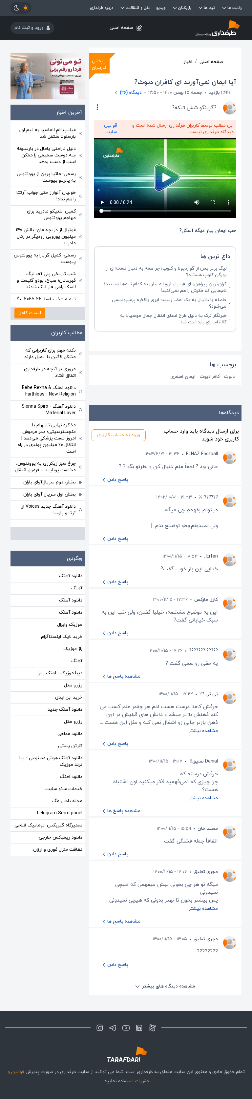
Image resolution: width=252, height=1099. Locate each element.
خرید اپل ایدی (68, 697)
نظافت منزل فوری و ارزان (57, 849)
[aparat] (152, 1028)
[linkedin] (139, 1028)
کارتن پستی (70, 746)
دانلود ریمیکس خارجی (60, 837)
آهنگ (76, 588)
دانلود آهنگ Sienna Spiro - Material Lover (49, 409)
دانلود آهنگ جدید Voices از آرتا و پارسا (48, 509)
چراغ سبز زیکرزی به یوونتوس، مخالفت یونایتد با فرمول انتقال (45, 466)
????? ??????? (203, 651)
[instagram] (100, 1028)
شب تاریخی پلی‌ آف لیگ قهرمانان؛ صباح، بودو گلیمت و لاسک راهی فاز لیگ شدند (46, 280)
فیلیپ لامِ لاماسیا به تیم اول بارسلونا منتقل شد (47, 133)
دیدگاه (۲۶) (131, 93)
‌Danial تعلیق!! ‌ (203, 761)
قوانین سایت (110, 128)
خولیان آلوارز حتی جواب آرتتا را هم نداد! (46, 196)
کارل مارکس (206, 600)
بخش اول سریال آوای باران (49, 494)
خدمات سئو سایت (63, 789)
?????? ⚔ (208, 497)
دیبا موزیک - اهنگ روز (60, 673)
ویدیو (161, 7)
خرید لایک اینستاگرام (61, 637)
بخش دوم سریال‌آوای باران (49, 482)
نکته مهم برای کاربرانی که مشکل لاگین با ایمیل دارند (50, 353)
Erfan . (211, 556)
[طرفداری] (203, 27)
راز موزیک (72, 649)
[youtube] (126, 1028)
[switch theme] (21, 8)
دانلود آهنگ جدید (65, 709)
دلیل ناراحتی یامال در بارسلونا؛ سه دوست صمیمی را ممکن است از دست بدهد (46, 155)
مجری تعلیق (206, 872)
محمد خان (208, 828)
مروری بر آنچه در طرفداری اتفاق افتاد (50, 372)
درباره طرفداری (101, 7)
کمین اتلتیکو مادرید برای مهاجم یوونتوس (51, 214)
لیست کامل (29, 313)
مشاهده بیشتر (203, 731)
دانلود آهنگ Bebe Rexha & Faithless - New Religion (49, 391)
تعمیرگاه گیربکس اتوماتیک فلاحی (48, 825)
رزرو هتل (73, 685)
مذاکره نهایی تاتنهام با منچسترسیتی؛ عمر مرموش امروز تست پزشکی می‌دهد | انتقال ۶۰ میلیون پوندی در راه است (47, 438)
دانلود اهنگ (71, 777)
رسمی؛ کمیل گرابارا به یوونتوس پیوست (45, 258)
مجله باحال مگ (67, 801)
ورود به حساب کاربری (118, 435)
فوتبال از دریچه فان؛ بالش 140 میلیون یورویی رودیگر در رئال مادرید (46, 236)
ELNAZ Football (202, 454)
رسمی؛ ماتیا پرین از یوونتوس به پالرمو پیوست (46, 177)
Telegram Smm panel (59, 813)
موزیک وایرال (69, 624)
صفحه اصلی (121, 28)
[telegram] (113, 1028)
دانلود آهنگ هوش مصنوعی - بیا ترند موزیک (50, 761)
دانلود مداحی (69, 734)
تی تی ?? (209, 694)
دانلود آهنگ (70, 576)
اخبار (187, 62)
